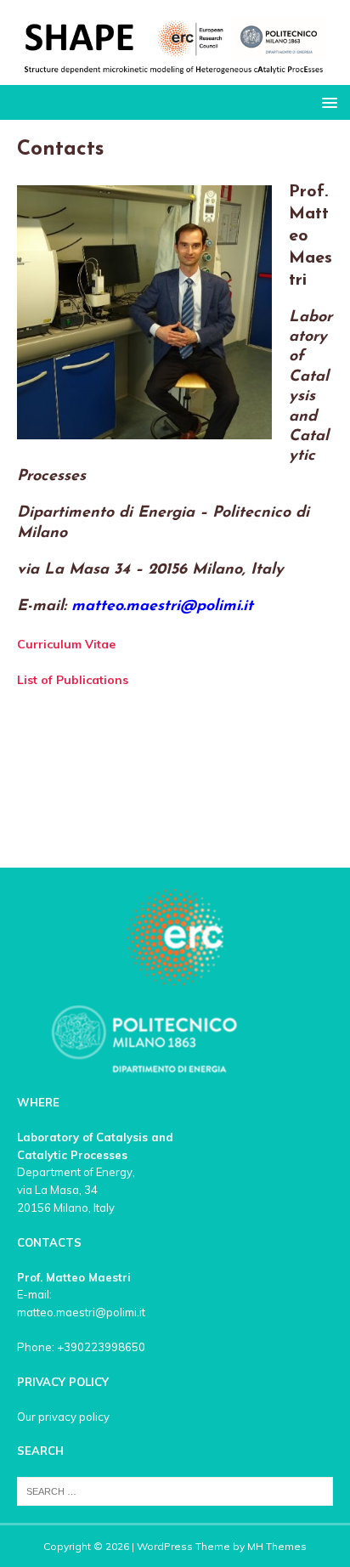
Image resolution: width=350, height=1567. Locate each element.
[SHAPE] (175, 75)
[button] (327, 101)
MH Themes (277, 1546)
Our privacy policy (63, 1416)
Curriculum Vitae (66, 644)
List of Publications (72, 679)
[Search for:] (175, 1489)
